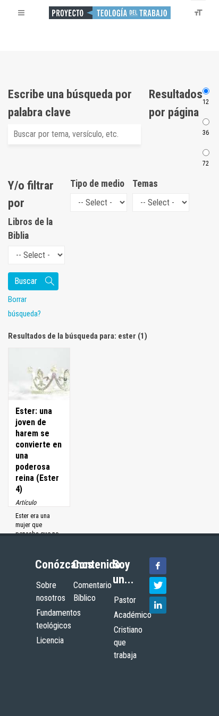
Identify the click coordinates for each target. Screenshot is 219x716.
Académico (132, 615)
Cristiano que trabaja (128, 642)
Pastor (125, 600)
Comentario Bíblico (92, 591)
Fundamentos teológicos (58, 619)
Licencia (50, 640)
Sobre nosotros (50, 591)
